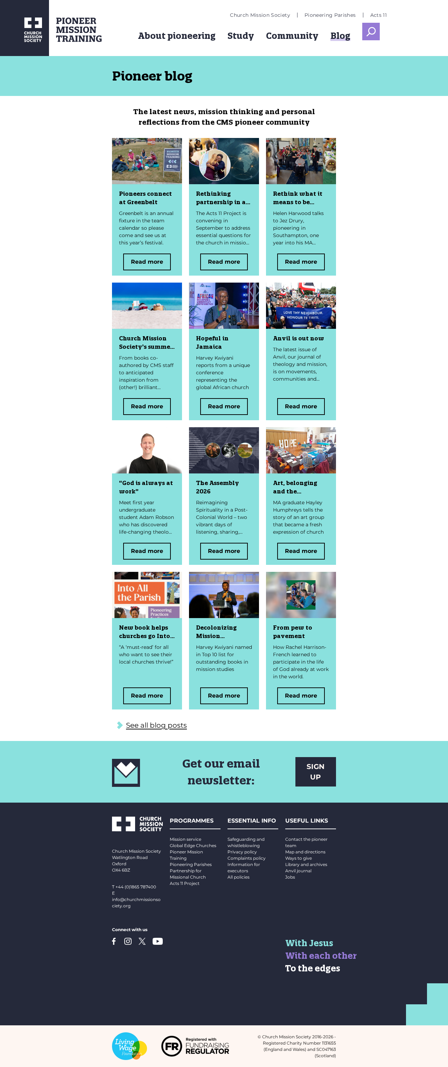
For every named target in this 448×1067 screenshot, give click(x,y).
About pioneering (177, 35)
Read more (147, 261)
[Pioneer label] (91, 30)
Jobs (290, 877)
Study (240, 35)
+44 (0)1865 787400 (135, 886)
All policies (238, 877)
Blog (340, 35)
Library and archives (306, 864)
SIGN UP (315, 771)
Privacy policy (242, 851)
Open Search (371, 31)
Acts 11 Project (185, 883)
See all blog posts (156, 725)
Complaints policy (246, 858)
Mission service (185, 839)
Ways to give (298, 858)
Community (292, 35)
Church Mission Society (260, 15)
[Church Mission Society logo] (24, 28)
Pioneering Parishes (330, 15)
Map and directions (305, 851)
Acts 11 (378, 15)
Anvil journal (298, 870)
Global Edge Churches (193, 845)
